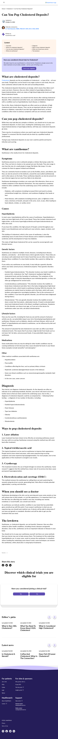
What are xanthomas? (12, 51)
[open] (3, 2)
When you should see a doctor (40, 49)
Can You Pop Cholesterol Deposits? (23, 8)
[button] (29, 68)
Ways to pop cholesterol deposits (41, 47)
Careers (3, 703)
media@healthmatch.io (20, 709)
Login (3, 690)
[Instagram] (3, 732)
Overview (8, 45)
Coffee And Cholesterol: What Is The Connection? (28, 656)
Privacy (3, 723)
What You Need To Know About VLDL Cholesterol (28, 628)
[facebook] (3, 566)
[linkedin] (10, 566)
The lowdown (36, 51)
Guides (3, 687)
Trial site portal (18, 687)
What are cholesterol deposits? (14, 47)
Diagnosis (34, 45)
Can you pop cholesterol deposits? (15, 49)
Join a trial (4, 681)
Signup (3, 693)
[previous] (49, 617)
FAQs (3, 684)
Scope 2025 (18, 684)
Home (3, 8)
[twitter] (6, 566)
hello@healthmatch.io (20, 705)
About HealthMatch (6, 701)
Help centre (18, 701)
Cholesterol (9, 8)
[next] (54, 617)
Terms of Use (5, 726)
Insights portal (18, 690)
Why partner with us (20, 681)
